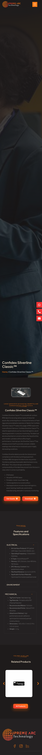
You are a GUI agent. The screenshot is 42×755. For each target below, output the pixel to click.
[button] (4, 683)
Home (4, 372)
